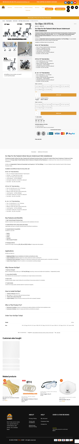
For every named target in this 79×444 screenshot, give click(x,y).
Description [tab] (33, 152)
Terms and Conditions (32, 422)
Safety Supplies (53, 391)
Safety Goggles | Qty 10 (45, 394)
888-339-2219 (6, 1)
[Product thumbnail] (38, 144)
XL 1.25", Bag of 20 (39, 89)
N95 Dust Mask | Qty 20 (64, 399)
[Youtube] (75, 2)
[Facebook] (65, 2)
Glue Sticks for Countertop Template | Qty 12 (11, 398)
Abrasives (10, 7)
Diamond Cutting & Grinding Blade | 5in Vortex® (51, 142)
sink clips (58, 332)
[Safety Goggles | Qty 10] (48, 385)
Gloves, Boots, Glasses (45, 391)
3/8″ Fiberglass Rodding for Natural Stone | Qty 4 (29, 399)
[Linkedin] (71, 2)
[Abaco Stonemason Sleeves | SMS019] (74, 23)
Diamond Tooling (18, 7)
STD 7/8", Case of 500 (65, 86)
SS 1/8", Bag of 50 (39, 86)
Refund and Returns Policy (33, 426)
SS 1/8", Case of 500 (47, 86)
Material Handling (28, 7)
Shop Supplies (45, 7)
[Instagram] (68, 2)
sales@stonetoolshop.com (23, 1)
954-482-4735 (13, 1)
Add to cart (58, 94)
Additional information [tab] (43, 152)
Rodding (33, 396)
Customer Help (45, 421)
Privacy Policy (33, 418)
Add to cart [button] (11, 403)
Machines (37, 7)
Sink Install (15, 20)
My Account (44, 418)
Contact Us (44, 424)
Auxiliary (10, 396)
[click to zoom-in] (17, 31)
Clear (36, 91)
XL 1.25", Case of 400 (47, 89)
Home (3, 20)
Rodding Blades (24, 397)
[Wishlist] (18, 343)
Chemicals (28, 10)
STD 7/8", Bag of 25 (55, 86)
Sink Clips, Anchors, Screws (24, 20)
